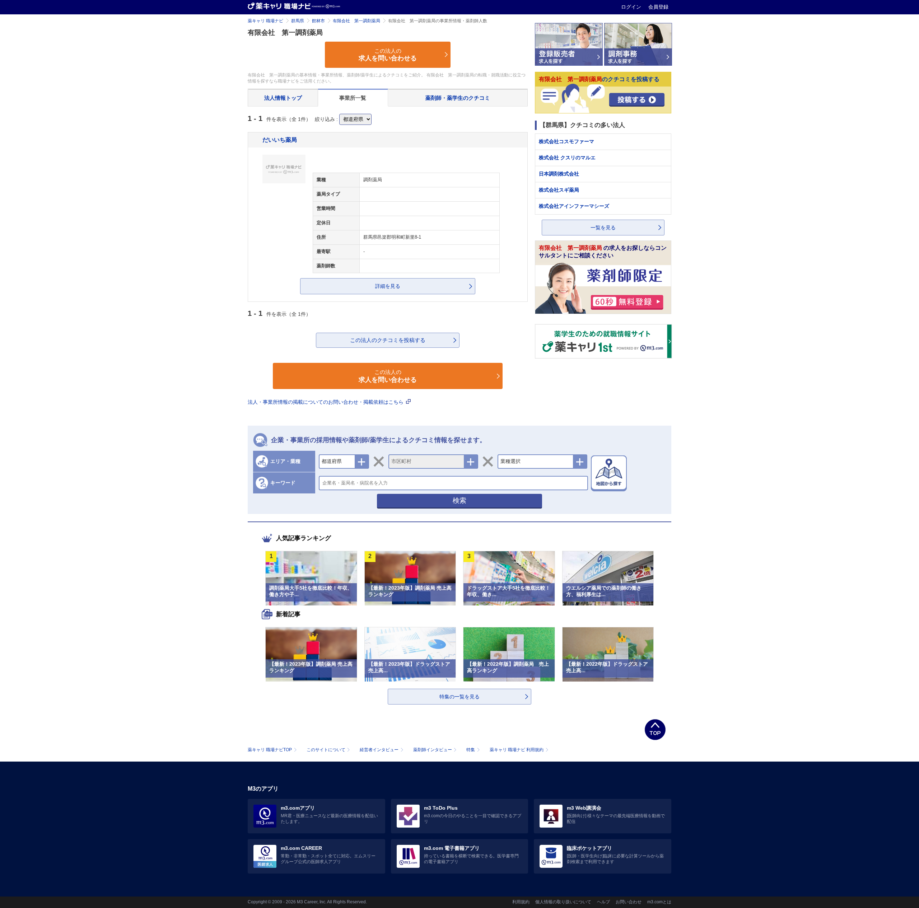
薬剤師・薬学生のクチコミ (457, 98)
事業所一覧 (352, 98)
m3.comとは (659, 901)
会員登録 (658, 7)
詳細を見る (387, 286)
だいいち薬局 (279, 139)
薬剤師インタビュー (432, 749)
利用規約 (521, 901)
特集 (470, 749)
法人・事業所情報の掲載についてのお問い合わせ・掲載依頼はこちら (326, 402)
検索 (459, 500)
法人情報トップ (283, 98)
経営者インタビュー (379, 749)
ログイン (632, 7)
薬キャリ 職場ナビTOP (270, 749)
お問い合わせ (629, 901)
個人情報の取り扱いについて (563, 901)
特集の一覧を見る (459, 696)
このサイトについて (326, 749)
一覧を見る (603, 227)
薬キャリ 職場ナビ (265, 20)
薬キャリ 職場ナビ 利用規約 (517, 749)
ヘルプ (603, 901)
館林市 (318, 20)
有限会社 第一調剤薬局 (356, 20)
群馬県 (297, 20)
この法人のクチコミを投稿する (387, 340)
